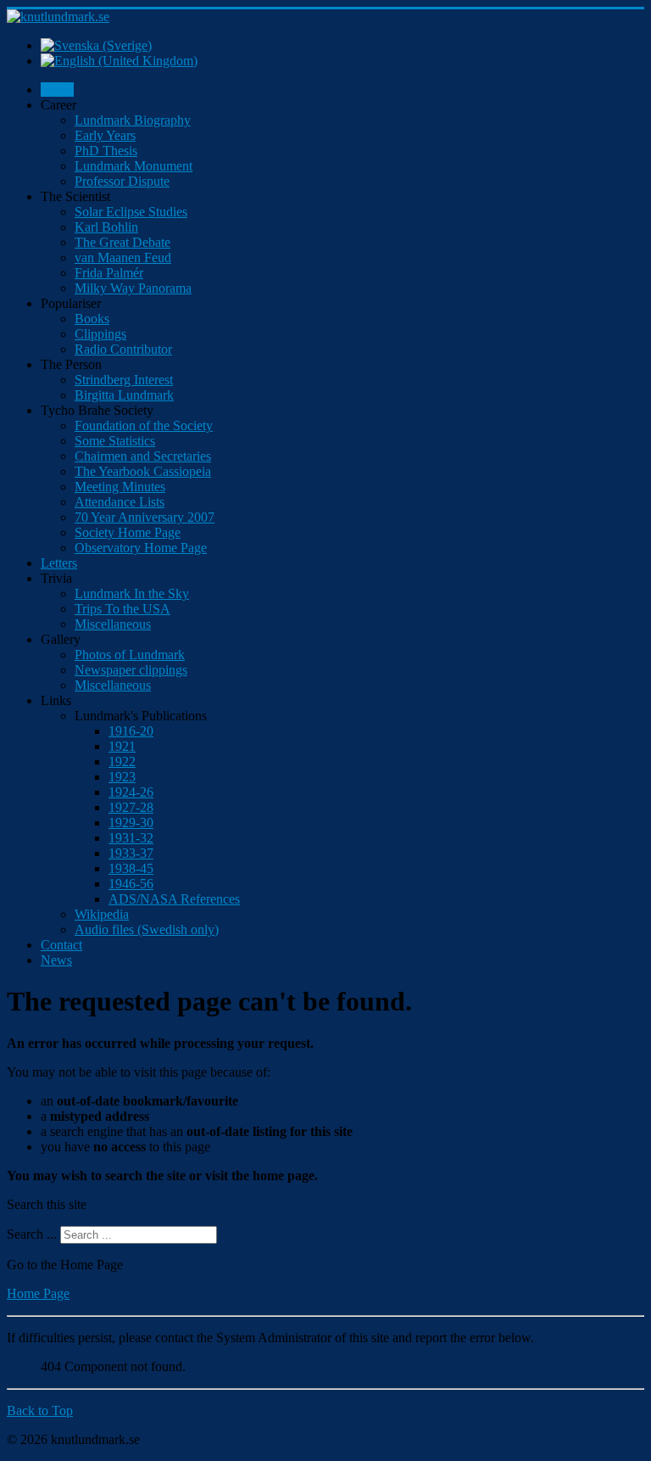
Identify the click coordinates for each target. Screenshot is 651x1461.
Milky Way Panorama (133, 288)
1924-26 (130, 792)
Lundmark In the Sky (132, 593)
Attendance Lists (119, 502)
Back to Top (40, 1410)
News (56, 960)
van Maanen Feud (123, 257)
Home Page (38, 1293)
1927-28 (130, 807)
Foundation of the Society (144, 425)
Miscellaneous (113, 624)
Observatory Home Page (141, 547)
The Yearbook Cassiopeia (143, 471)
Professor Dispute (122, 181)
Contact (61, 945)
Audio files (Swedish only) (147, 929)
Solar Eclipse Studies (131, 211)
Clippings (100, 334)
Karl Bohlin (106, 227)
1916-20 (130, 731)
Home (57, 89)
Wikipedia (102, 914)
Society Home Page (128, 532)
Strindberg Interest (124, 379)
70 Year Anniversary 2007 (144, 517)
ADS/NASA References (174, 899)
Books (92, 318)
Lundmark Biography (133, 120)
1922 (122, 761)
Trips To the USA (122, 609)
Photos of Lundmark (130, 654)
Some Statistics (115, 441)
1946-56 (130, 883)
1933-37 (130, 853)
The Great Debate (122, 242)
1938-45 (130, 868)
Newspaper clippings (131, 670)
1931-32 (130, 838)
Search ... (32, 1234)
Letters (59, 563)
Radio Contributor (123, 349)
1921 (122, 746)
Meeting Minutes (120, 486)
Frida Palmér (109, 273)
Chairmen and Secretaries (143, 456)
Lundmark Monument (133, 166)
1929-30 (130, 822)
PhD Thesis (106, 150)
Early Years (105, 135)
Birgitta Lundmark (124, 395)
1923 (122, 777)
